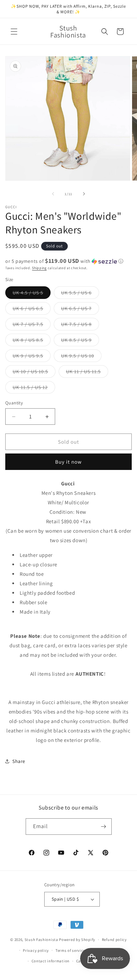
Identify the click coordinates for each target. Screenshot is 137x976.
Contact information (51, 960)
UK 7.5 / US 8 (80, 325)
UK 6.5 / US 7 (80, 310)
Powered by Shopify (77, 939)
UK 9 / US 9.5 (32, 357)
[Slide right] (84, 194)
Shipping (39, 268)
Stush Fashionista (41, 939)
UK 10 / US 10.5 (34, 373)
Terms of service (70, 950)
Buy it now (68, 461)
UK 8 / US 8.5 (32, 341)
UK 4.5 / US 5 (32, 294)
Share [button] (18, 761)
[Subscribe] (103, 826)
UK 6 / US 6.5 (32, 310)
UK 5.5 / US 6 (80, 294)
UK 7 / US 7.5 (32, 325)
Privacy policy (36, 950)
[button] (14, 31)
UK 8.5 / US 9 (80, 341)
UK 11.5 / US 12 (34, 389)
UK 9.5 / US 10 (81, 357)
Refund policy (114, 939)
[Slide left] (53, 194)
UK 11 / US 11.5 (87, 373)
